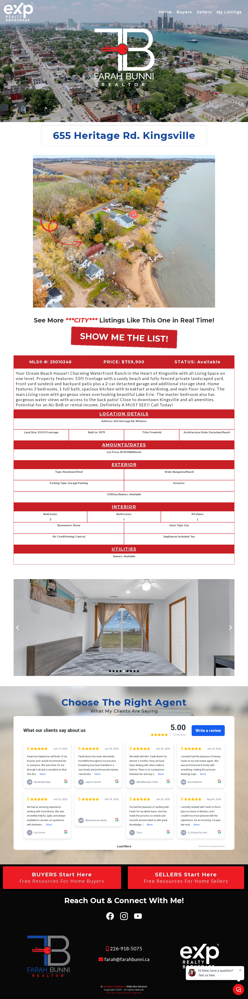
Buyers (184, 12)
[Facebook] (110, 916)
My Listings (229, 12)
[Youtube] (138, 916)
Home (165, 12)
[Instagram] (124, 916)
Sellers (204, 12)
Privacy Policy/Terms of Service (124, 992)
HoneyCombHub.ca (114, 986)
